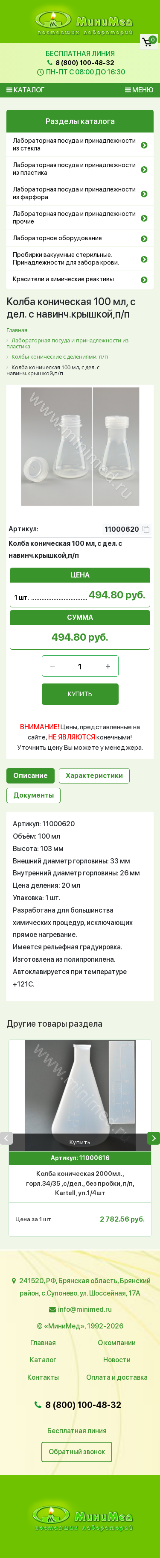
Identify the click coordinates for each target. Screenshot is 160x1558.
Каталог (28, 90)
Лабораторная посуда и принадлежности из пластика (74, 169)
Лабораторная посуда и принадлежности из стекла (74, 144)
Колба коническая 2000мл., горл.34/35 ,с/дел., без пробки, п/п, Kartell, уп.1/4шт (80, 1183)
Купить (80, 1142)
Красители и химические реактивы (63, 279)
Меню (142, 90)
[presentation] (6, 1138)
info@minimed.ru (85, 1309)
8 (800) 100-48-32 (84, 63)
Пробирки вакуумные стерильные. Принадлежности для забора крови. (66, 258)
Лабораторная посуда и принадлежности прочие (74, 217)
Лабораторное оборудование (57, 238)
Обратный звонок (77, 1452)
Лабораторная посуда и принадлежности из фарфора (74, 193)
